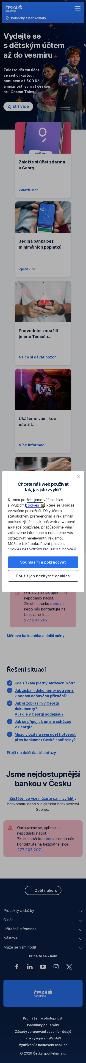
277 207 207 (36, 620)
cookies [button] (33, 505)
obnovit (57, 603)
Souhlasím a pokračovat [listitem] (43, 562)
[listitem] (78, 476)
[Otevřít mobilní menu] (77, 8)
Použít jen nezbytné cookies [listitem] (43, 576)
